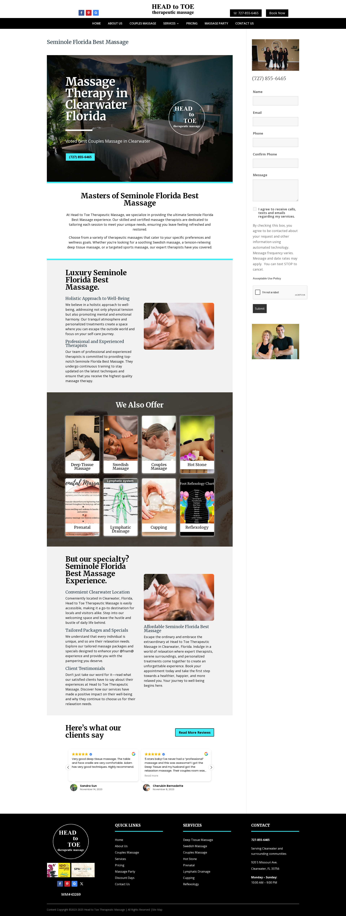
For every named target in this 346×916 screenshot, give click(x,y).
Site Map (157, 909)
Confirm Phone (265, 154)
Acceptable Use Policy (267, 278)
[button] (211, 767)
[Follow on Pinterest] (89, 13)
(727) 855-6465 (80, 157)
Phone (258, 133)
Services (169, 23)
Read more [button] (151, 775)
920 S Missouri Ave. (264, 862)
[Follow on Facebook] (81, 13)
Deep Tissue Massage (198, 840)
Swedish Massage (195, 846)
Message (260, 175)
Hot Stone (190, 859)
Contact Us (244, 23)
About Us (115, 23)
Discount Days (124, 878)
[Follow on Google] (96, 13)
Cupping (189, 878)
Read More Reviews (194, 732)
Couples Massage (143, 23)
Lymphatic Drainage (196, 871)
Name (258, 92)
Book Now (277, 13)
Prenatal (189, 865)
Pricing (192, 23)
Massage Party (216, 23)
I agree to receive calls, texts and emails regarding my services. (277, 212)
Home (96, 23)
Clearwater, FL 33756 (265, 869)
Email (257, 112)
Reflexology (191, 884)
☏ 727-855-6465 (245, 13)
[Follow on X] (82, 884)
